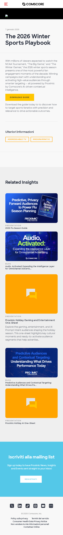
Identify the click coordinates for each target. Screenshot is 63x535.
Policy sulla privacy (19, 518)
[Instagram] (35, 507)
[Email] (51, 507)
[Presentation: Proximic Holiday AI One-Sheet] (31, 403)
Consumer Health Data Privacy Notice (30, 521)
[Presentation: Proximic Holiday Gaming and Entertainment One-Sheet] (31, 294)
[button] (6, 4)
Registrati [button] (31, 479)
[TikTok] (28, 507)
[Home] (33, 4)
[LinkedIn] (20, 507)
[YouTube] (43, 507)
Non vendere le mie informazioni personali (30, 524)
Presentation (13, 225)
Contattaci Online (32, 527)
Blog (8, 264)
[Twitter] (12, 507)
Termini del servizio (40, 518)
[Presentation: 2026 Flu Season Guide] (31, 208)
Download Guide (20, 97)
